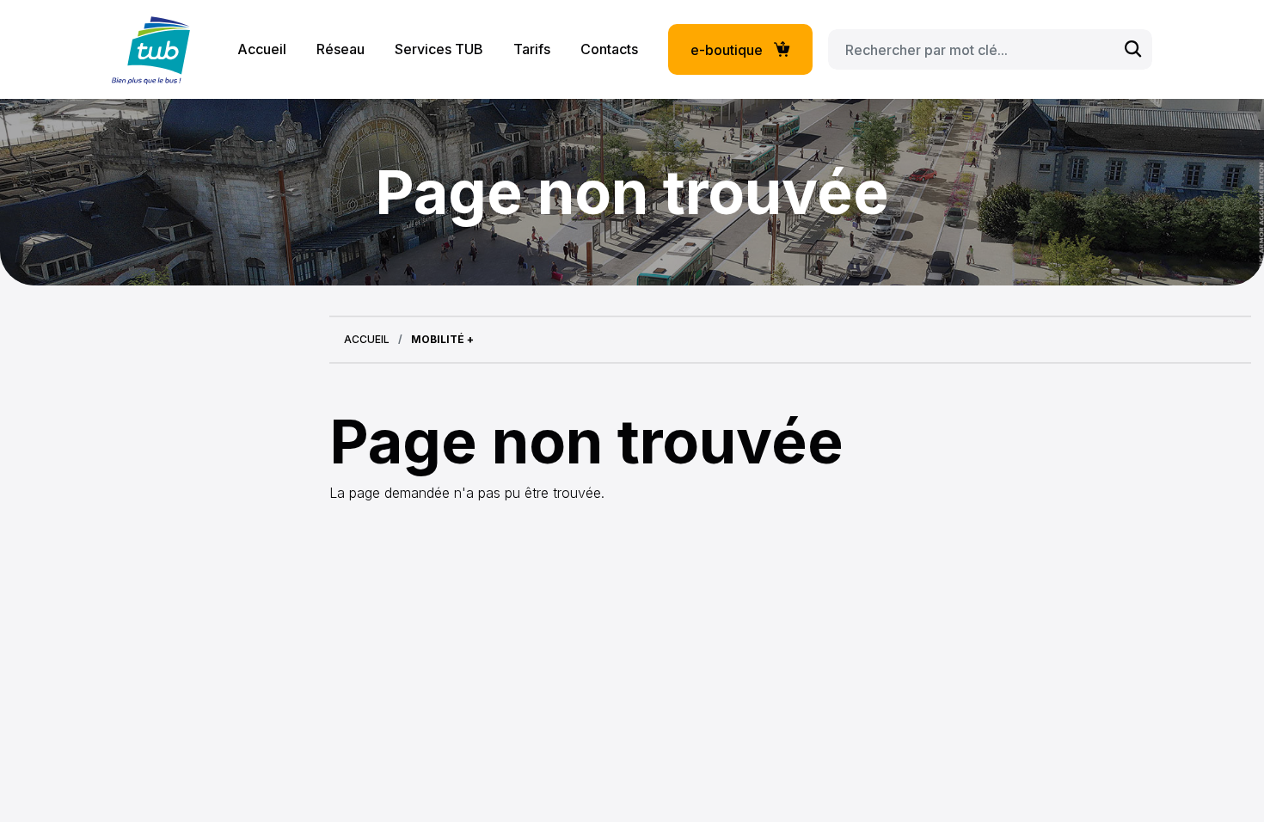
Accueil (261, 49)
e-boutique (726, 49)
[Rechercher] (1133, 49)
